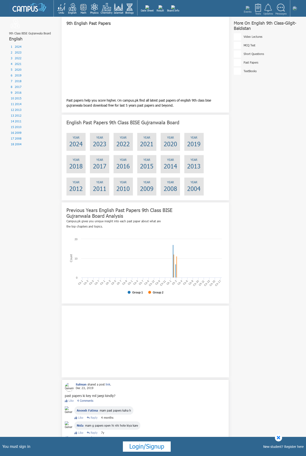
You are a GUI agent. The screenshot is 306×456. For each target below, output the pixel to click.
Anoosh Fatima (87, 410)
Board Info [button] (173, 10)
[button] (61, 8)
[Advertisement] (145, 64)
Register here (294, 447)
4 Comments (85, 400)
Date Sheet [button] (147, 10)
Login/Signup (146, 446)
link (108, 384)
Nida (80, 425)
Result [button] (160, 10)
